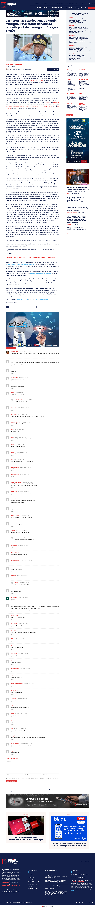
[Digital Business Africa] (7, 69)
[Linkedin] (76, 902)
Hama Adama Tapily (15, 508)
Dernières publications (82, 104)
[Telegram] (83, 902)
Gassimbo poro (14, 351)
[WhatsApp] (57, 69)
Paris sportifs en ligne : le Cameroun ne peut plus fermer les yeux (71, 107)
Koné (12, 638)
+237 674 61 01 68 (20, 275)
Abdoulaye (13, 575)
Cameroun (9, 64)
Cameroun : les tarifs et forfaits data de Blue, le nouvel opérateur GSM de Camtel (69, 845)
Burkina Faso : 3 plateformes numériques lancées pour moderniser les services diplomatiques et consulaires (75, 200)
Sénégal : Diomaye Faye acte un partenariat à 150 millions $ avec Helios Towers (83, 108)
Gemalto (56, 102)
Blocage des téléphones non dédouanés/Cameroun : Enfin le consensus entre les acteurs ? (71, 73)
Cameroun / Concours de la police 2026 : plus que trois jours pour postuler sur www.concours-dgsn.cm (78, 20)
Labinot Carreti (20, 307)
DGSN (14, 307)
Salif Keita (13, 452)
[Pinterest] (54, 69)
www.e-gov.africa (21, 299)
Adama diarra (14, 370)
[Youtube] (92, 902)
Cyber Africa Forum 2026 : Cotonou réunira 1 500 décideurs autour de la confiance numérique (78, 57)
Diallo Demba (14, 407)
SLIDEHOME (18, 64)
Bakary (16, 537)
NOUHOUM (13, 698)
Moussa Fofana (14, 660)
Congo (80, 93)
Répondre (12, 356)
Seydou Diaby (14, 491)
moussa (12, 392)
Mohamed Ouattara (15, 552)
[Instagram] (91, 4)
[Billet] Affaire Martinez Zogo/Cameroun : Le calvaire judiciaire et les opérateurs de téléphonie (84, 73)
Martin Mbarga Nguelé (36, 80)
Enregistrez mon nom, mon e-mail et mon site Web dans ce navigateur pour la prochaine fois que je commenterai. (33, 778)
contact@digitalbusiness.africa (40, 273)
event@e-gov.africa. (42, 299)
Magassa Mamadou (15, 751)
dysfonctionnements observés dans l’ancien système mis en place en (29, 106)
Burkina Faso (69, 204)
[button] (84, 3)
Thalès (48, 102)
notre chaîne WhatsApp (26, 264)
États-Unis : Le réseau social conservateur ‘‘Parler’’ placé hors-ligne (26, 839)
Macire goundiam (15, 467)
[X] (93, 4)
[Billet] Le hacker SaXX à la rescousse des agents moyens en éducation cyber (76, 229)
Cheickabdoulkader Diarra (17, 683)
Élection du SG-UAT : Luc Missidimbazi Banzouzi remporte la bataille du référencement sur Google (84, 97)
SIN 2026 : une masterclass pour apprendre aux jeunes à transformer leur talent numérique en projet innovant (78, 49)
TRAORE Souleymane (16, 482)
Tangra (12, 429)
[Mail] (79, 902)
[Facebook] (89, 4)
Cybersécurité (70, 93)
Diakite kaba (14, 545)
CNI (11, 307)
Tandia (12, 385)
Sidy (12, 728)
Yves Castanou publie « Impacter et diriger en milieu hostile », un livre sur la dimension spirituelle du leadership (84, 84)
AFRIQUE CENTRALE (83, 79)
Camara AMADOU (15, 743)
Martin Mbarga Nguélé (31, 307)
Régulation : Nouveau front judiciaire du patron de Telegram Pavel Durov (71, 97)
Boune (12, 713)
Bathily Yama (14, 706)
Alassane (13, 721)
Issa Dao (13, 530)
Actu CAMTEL (82, 69)
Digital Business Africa (16, 69)
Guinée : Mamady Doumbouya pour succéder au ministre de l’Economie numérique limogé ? (77, 209)
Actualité (72, 17)
